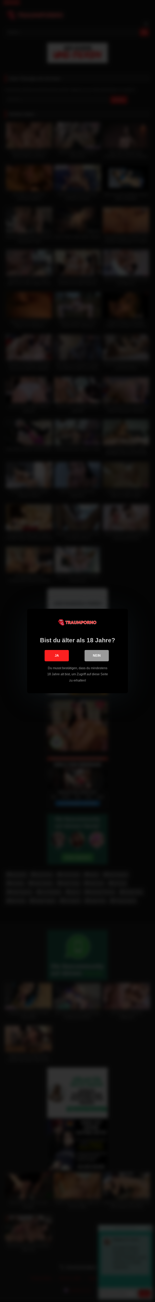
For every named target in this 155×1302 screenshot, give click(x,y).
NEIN (97, 655)
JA (57, 655)
